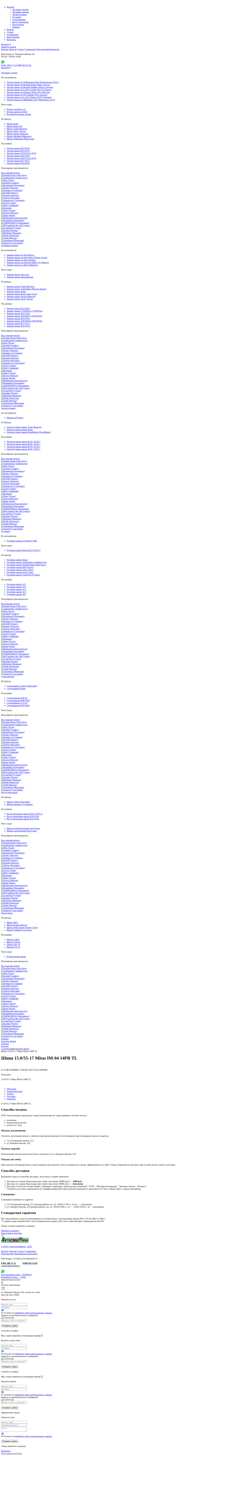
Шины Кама (12, 124)
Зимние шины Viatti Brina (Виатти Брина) (26, 289)
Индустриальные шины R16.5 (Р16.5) (24, 814)
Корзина (5, 44)
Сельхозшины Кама (16, 688)
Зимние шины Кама (16, 291)
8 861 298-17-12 (8, 65)
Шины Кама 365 (14, 126)
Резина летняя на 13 (16, 109)
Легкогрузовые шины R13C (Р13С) (23, 441)
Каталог (10, 7)
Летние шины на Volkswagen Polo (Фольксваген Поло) (33, 82)
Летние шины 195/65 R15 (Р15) (21, 153)
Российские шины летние (19, 114)
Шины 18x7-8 (13, 944)
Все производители (10, 173)
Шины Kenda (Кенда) (17, 925)
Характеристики (14, 1091)
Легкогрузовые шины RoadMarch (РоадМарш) (28, 432)
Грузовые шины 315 (16, 587)
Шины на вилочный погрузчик (22, 831)
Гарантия (11, 1099)
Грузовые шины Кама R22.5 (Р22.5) (23, 550)
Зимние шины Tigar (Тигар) (20, 299)
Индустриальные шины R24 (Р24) (23, 819)
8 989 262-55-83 (23, 65)
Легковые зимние (20, 12)
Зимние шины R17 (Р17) (18, 323)
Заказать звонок (8, 47)
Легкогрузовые (19, 14)
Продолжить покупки (11, 1233)
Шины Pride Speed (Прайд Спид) (22, 927)
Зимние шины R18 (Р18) (18, 326)
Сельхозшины (19, 19)
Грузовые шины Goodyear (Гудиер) (23, 575)
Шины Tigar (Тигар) (16, 131)
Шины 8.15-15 (13, 947)
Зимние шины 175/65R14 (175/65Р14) (24, 311)
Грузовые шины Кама (17, 560)
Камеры (16, 27)
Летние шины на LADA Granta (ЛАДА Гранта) (29, 90)
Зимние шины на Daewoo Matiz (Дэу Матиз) (28, 262)
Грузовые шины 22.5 (16, 589)
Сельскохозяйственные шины (15, 1049)
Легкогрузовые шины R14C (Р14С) (23, 444)
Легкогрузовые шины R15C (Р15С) (23, 446)
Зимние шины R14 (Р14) (18, 308)
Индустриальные (20, 22)
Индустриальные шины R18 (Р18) (23, 816)
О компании (12, 34)
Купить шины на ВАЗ (17, 112)
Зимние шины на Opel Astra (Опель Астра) (27, 257)
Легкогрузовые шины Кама (20, 429)
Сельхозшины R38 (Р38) (18, 700)
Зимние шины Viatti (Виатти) (20, 286)
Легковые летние (20, 9)
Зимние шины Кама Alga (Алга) (22, 294)
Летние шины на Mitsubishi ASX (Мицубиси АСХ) (31, 100)
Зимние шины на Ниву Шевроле (22, 265)
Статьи (10, 32)
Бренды (10, 29)
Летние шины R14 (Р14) (18, 148)
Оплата (10, 1094)
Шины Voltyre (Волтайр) (18, 802)
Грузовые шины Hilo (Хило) (20, 567)
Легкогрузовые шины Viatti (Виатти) (24, 427)
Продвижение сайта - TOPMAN (16, 1275)
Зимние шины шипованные (20, 277)
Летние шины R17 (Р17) (18, 161)
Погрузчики (18, 24)
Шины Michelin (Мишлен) (19, 136)
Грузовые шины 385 (16, 594)
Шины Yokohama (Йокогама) (20, 139)
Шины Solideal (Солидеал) (19, 930)
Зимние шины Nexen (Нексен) (21, 296)
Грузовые (16, 17)
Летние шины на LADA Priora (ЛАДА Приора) (29, 97)
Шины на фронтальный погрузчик (23, 828)
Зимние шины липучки (18, 274)
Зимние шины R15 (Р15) (18, 313)
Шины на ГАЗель (15, 418)
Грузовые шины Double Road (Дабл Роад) (26, 565)
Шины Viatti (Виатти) (17, 129)
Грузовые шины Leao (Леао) (20, 570)
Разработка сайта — (13, 1277)
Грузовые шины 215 (16, 584)
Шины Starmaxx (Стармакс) (20, 804)
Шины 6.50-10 (13, 942)
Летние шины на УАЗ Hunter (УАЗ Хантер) (27, 95)
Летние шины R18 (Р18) (18, 163)
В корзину (6, 1451)
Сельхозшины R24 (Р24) (18, 705)
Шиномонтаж (20, 1254)
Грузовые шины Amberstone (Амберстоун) (27, 562)
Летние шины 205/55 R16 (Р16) (21, 158)
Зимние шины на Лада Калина (21, 260)
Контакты (11, 39)
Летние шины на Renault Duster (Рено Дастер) (28, 85)
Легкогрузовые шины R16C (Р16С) (23, 449)
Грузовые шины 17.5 (16, 592)
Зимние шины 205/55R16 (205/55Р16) (24, 321)
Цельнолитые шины (16, 956)
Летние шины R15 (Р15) (18, 151)
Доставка (11, 1096)
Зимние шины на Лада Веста (20, 255)
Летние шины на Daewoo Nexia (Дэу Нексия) (28, 92)
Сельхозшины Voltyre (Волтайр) (22, 686)
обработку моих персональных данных (33, 1313)
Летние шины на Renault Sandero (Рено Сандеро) (30, 87)
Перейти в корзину (10, 1230)
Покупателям (13, 37)
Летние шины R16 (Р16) (18, 156)
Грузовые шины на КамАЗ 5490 (22, 541)
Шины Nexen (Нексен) (17, 134)
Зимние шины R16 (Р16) (18, 318)
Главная (5, 1044)
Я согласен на (26, 1313)
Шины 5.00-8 (13, 939)
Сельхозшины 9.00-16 (17, 698)
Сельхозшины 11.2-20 (17, 703)
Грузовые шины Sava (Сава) (20, 572)
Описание (11, 1089)
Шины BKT (12, 922)
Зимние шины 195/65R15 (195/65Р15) (24, 316)
